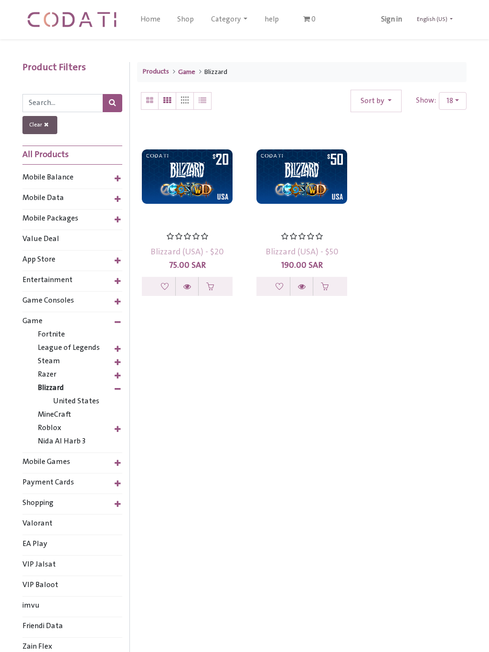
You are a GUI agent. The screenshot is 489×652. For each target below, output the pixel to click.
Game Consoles (48, 300)
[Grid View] (167, 101)
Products (156, 71)
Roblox (49, 428)
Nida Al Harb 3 (61, 441)
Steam (49, 361)
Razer (47, 374)
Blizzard (51, 388)
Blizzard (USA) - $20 (187, 252)
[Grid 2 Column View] (150, 101)
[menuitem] (150, 19)
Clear (36, 124)
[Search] (112, 103)
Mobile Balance (48, 177)
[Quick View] (187, 286)
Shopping (37, 503)
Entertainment (47, 280)
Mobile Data (43, 198)
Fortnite (51, 334)
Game (32, 321)
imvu (31, 605)
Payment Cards (48, 482)
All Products (45, 155)
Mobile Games (46, 462)
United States (76, 401)
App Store (38, 259)
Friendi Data (42, 626)
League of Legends (69, 348)
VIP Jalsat (39, 564)
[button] (376, 101)
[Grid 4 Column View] (185, 101)
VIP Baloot (40, 585)
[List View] (203, 101)
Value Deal (40, 239)
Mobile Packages (50, 218)
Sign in (391, 19)
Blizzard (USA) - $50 (302, 252)
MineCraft (54, 415)
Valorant (37, 523)
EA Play (34, 544)
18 (449, 101)
